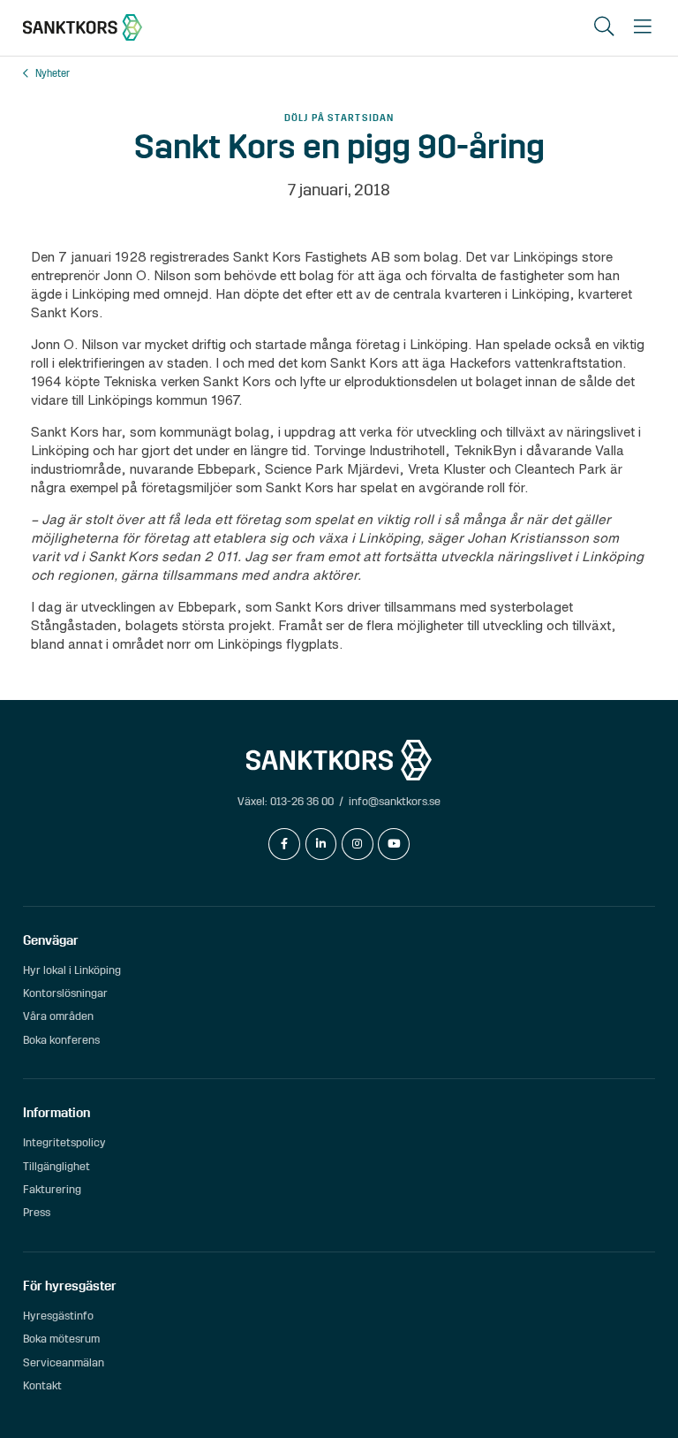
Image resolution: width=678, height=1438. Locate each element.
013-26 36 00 (302, 801)
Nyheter (52, 74)
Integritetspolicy (64, 1142)
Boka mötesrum (61, 1338)
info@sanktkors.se (395, 801)
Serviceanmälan (63, 1362)
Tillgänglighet (56, 1166)
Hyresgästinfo (58, 1315)
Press (36, 1212)
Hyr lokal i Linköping (72, 970)
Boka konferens (61, 1039)
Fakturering (52, 1189)
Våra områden (58, 1016)
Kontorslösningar (65, 993)
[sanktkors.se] (82, 27)
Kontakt (42, 1385)
